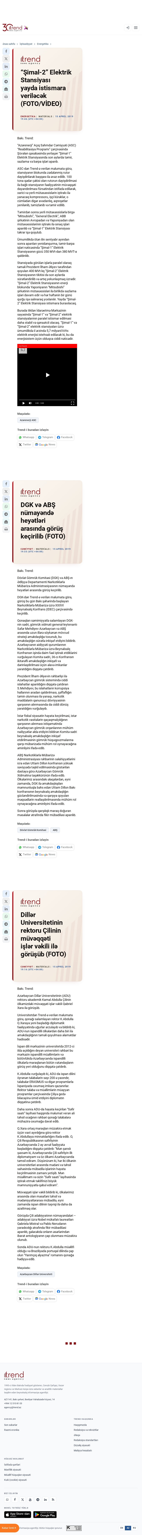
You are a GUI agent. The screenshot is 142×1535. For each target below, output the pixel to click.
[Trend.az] (15, 27)
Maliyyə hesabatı (83, 1450)
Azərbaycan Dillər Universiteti (36, 1274)
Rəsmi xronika (11, 1430)
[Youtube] (30, 1499)
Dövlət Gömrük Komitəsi (33, 830)
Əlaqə (77, 1435)
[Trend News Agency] (14, 1375)
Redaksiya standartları (86, 1440)
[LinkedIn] (45, 1499)
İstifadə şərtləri (12, 1464)
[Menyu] (135, 27)
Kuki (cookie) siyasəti (15, 1479)
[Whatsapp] (7, 1499)
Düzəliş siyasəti (82, 1445)
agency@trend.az (12, 1407)
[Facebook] (15, 1499)
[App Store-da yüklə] (17, 1514)
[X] (22, 1499)
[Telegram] (38, 1499)
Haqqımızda (80, 1425)
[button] (6, 51)
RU (134, 1528)
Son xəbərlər (10, 1425)
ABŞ (55, 830)
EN (121, 1528)
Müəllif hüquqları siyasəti (17, 1474)
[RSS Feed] (53, 1499)
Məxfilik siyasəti (12, 1469)
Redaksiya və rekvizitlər (86, 1430)
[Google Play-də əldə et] (45, 1514)
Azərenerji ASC (28, 420)
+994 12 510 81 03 (13, 1403)
